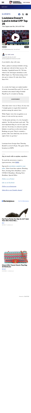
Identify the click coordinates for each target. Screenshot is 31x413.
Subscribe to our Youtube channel (12, 190)
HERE (17, 162)
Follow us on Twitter (8, 179)
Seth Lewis (11, 54)
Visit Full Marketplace (23, 201)
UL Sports (6, 14)
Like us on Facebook (8, 183)
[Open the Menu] (2, 2)
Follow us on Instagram (9, 186)
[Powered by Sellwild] (26, 296)
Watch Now (26, 2)
